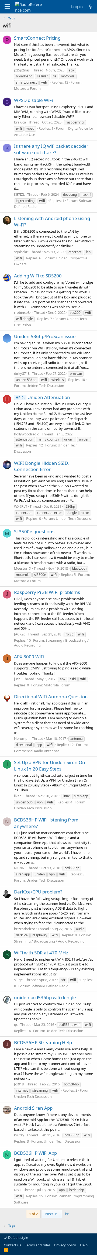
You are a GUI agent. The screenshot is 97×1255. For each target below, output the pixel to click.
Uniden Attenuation (43, 397)
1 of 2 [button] (33, 1213)
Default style (17, 1237)
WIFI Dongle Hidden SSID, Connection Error (41, 466)
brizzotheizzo (24, 928)
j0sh (17, 678)
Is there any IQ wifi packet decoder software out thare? (51, 149)
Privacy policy (65, 1245)
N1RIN (19, 867)
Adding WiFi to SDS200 (38, 276)
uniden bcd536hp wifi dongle (45, 997)
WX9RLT (20, 506)
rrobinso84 (23, 312)
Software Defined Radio (49, 986)
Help (84, 1245)
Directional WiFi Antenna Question (51, 696)
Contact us (12, 1245)
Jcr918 (19, 1084)
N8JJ (17, 1189)
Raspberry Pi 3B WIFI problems (47, 592)
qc (16, 1024)
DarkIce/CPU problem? (38, 892)
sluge (18, 979)
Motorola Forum (27, 88)
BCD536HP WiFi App (35, 1153)
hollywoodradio (26, 434)
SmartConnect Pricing (37, 38)
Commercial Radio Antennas (36, 750)
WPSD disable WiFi (33, 100)
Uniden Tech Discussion (45, 385)
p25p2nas (22, 70)
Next (49, 1213)
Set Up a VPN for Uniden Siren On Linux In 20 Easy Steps (49, 765)
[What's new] (90, 7)
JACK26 (19, 634)
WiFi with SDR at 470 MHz (41, 953)
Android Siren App (33, 1108)
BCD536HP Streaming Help (43, 1042)
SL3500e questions (34, 531)
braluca (20, 122)
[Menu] (7, 6)
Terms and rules (37, 1245)
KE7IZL (19, 194)
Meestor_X (22, 568)
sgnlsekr (20, 251)
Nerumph (22, 738)
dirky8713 (22, 373)
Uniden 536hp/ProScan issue (45, 336)
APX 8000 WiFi (29, 657)
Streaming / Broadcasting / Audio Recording (49, 941)
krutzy (19, 1135)
